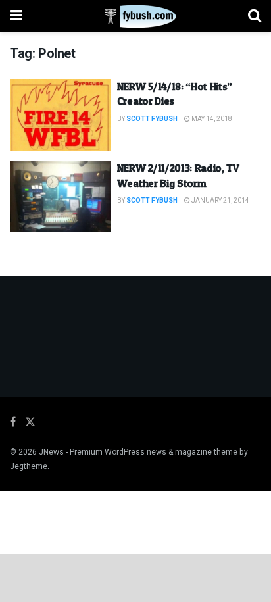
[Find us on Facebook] (13, 422)
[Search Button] (254, 16)
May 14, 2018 (211, 119)
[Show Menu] (16, 16)
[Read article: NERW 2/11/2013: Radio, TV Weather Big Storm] (60, 196)
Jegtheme (28, 466)
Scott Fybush (152, 119)
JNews (51, 452)
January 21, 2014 (219, 200)
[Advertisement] (135, 577)
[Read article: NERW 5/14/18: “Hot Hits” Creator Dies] (60, 115)
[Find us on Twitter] (30, 422)
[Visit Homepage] (135, 16)
